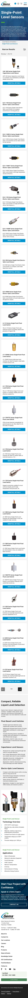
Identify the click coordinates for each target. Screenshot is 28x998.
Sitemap (9, 993)
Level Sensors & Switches (9, 42)
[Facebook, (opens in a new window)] (1, 969)
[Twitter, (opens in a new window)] (5, 969)
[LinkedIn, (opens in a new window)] (14, 969)
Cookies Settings (14, 979)
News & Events (5, 953)
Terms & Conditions (5, 991)
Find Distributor (6, 963)
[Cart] (21, 3)
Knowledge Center (6, 956)
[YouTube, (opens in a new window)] (10, 969)
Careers (3, 943)
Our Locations (5, 940)
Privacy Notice (16, 991)
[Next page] (20, 689)
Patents (3, 993)
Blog (2, 946)
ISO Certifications (6, 959)
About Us (4, 934)
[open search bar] (15, 3)
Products (4, 950)
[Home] (7, 915)
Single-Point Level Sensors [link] (10, 43)
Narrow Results (8, 49)
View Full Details (14, 83)
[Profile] (18, 3)
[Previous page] (3, 689)
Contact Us (14, 904)
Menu (25, 4)
